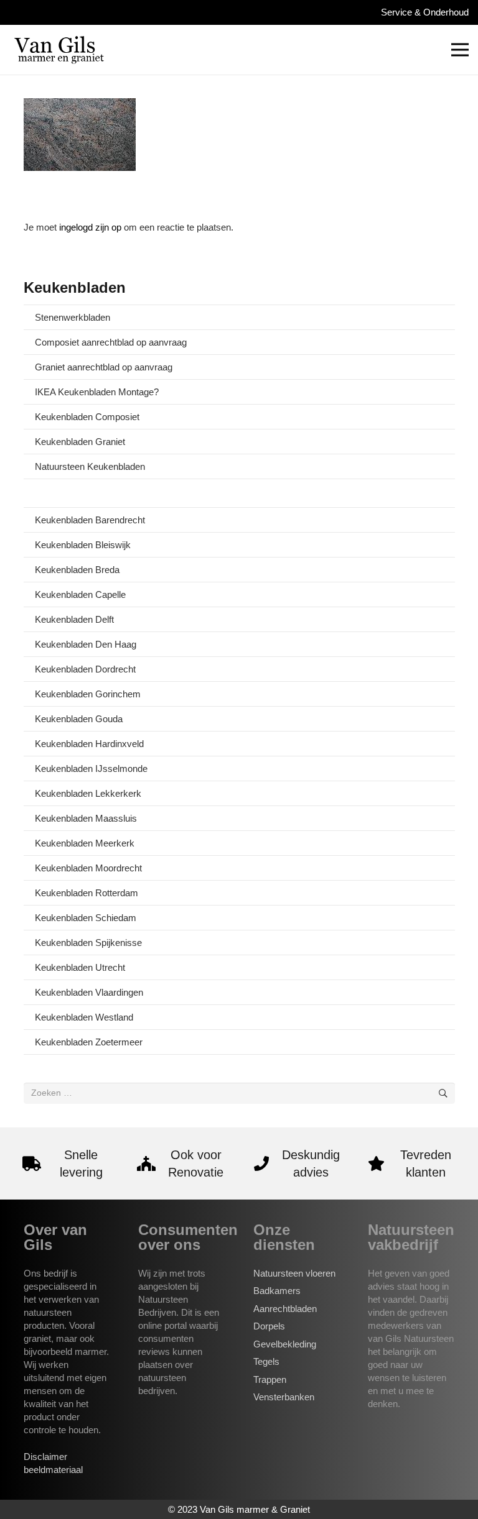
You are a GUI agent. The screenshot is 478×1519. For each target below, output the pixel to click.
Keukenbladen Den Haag (85, 644)
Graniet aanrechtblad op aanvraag (103, 367)
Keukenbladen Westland (84, 1017)
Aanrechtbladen (285, 1308)
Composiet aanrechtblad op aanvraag (111, 342)
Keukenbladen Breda (77, 569)
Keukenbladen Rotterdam (86, 893)
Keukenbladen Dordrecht (85, 669)
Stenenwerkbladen (72, 317)
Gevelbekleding (284, 1344)
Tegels (266, 1361)
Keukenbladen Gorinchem (88, 694)
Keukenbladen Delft (74, 619)
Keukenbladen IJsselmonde (91, 768)
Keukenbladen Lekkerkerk (88, 793)
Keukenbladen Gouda (79, 719)
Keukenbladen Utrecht (80, 967)
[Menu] (460, 49)
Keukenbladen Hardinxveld (89, 743)
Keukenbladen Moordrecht (88, 868)
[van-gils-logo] (59, 49)
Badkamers (277, 1290)
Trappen (269, 1379)
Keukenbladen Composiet (87, 416)
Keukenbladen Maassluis (86, 818)
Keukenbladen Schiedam (85, 917)
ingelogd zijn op (90, 227)
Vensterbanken (283, 1397)
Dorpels (269, 1326)
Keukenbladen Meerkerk (84, 843)
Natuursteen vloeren (294, 1273)
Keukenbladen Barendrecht (90, 520)
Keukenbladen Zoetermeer (89, 1042)
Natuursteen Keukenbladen (90, 466)
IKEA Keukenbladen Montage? (97, 392)
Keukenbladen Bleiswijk (83, 544)
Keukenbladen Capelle (80, 594)
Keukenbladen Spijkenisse (88, 942)
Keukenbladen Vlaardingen (89, 992)
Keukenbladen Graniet (80, 441)
